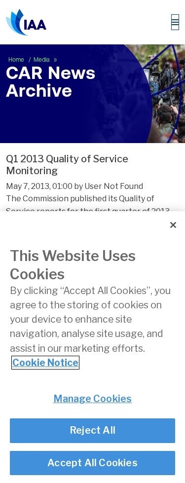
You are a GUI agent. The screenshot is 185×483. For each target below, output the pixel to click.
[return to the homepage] (26, 22)
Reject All (92, 430)
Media (42, 59)
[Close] (173, 225)
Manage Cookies (92, 399)
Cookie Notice (45, 363)
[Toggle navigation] (175, 22)
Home (17, 59)
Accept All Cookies (92, 463)
